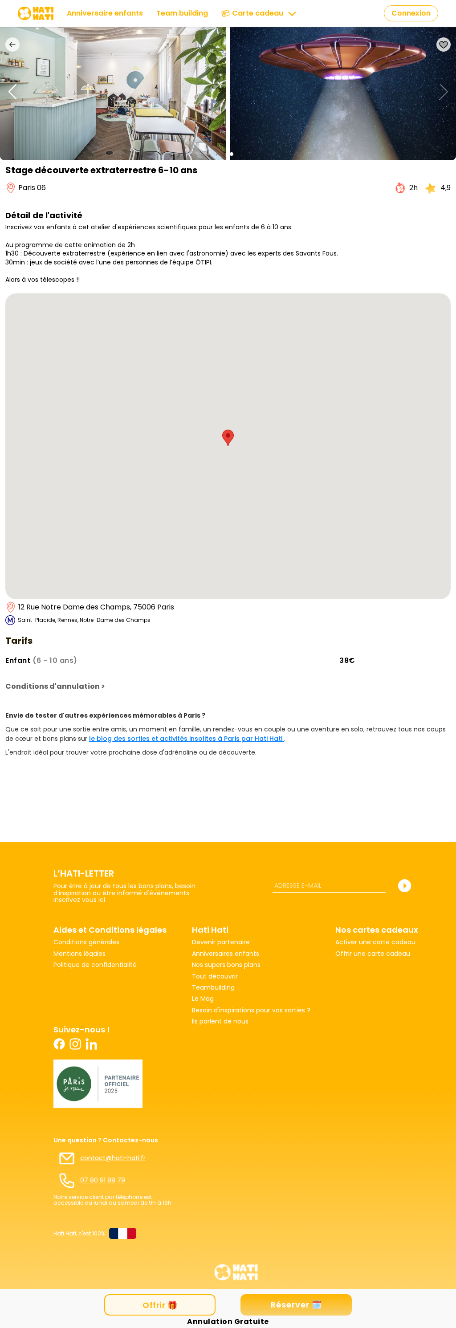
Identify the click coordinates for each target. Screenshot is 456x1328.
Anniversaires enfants (225, 953)
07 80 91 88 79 (102, 1180)
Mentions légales (79, 953)
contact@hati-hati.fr (113, 1158)
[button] (224, 154)
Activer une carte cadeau (375, 942)
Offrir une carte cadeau (372, 953)
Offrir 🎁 (159, 1305)
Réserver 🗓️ (296, 1304)
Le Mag (203, 998)
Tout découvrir (215, 976)
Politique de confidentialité (95, 965)
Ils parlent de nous (220, 1021)
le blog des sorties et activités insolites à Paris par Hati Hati (186, 738)
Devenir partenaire (221, 942)
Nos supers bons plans (226, 965)
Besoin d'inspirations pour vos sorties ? (251, 1010)
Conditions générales (86, 942)
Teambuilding (213, 987)
